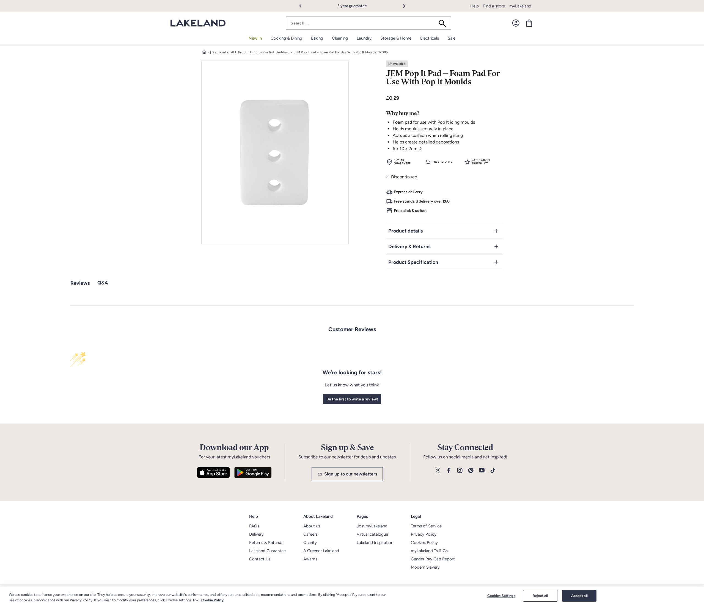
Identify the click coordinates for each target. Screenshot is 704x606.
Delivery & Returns (409, 246)
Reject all (540, 596)
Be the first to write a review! (352, 399)
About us (311, 526)
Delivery (256, 534)
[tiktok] (493, 470)
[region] (352, 596)
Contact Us (260, 559)
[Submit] (444, 23)
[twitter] (438, 470)
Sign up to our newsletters (350, 474)
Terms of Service (426, 526)
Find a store (494, 6)
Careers (310, 534)
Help (474, 6)
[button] (303, 6)
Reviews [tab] (80, 283)
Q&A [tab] (102, 283)
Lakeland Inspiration (375, 542)
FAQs (254, 526)
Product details (405, 231)
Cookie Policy (212, 600)
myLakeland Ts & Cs (429, 550)
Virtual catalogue (372, 534)
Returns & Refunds (266, 542)
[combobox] (368, 23)
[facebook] (449, 470)
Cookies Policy (424, 542)
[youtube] (482, 470)
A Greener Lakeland (321, 550)
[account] (516, 23)
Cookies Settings (501, 596)
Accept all (579, 596)
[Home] (204, 52)
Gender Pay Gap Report (433, 559)
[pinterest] (471, 470)
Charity (310, 542)
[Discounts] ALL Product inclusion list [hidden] (250, 52)
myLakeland (520, 6)
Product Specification (413, 262)
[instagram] (460, 470)
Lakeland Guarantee (267, 550)
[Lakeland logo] (198, 23)
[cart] (529, 23)
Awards (310, 559)
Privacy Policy (423, 534)
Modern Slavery (425, 567)
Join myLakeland (372, 526)
